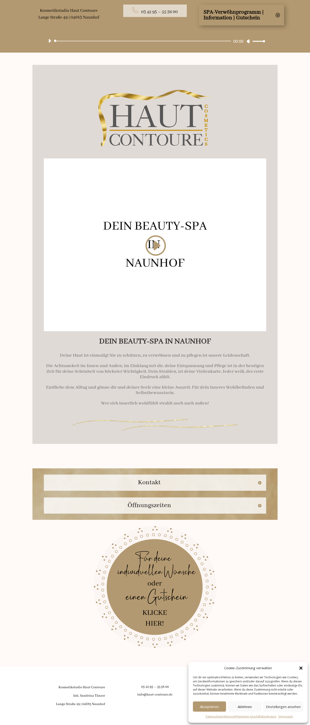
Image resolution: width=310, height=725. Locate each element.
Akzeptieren (209, 706)
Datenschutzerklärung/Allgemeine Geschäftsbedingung (241, 716)
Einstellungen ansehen (283, 706)
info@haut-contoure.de (154, 695)
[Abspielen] (49, 40)
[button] (301, 668)
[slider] (257, 41)
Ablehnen (245, 706)
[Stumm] (248, 41)
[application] (155, 41)
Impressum (285, 716)
